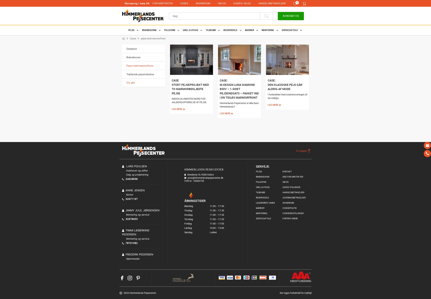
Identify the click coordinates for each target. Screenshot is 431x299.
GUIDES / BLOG (242, 3)
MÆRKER (260, 208)
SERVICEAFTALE (263, 218)
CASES (184, 3)
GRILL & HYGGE (263, 187)
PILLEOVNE (261, 182)
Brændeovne (133, 57)
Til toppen (302, 150)
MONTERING (261, 213)
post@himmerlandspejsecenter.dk (205, 177)
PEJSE (259, 171)
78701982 (132, 243)
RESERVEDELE (262, 197)
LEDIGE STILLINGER (291, 187)
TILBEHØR (260, 192)
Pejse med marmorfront (139, 65)
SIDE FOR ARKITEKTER (293, 176)
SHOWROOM (203, 3)
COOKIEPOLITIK (290, 208)
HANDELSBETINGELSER (272, 3)
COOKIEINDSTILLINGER (293, 213)
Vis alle (130, 82)
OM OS (222, 3)
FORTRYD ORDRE (290, 218)
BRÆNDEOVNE (263, 176)
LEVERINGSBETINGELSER (294, 197)
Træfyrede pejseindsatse (140, 74)
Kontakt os (291, 16)
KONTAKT (287, 171)
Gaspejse (131, 48)
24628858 (132, 179)
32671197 (132, 199)
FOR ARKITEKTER (163, 3)
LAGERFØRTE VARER (265, 202)
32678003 (132, 219)
